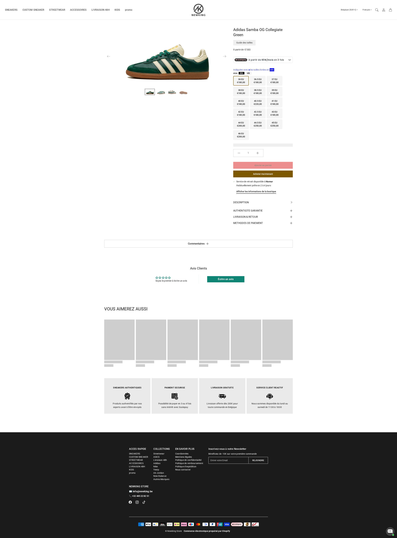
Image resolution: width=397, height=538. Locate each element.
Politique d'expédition (185, 466)
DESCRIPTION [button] (241, 202)
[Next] (224, 56)
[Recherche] (376, 10)
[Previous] (108, 56)
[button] (130, 502)
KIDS (117, 9)
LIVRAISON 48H (100, 9)
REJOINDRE (258, 460)
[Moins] (239, 153)
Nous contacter (183, 469)
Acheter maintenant (263, 174)
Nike (155, 466)
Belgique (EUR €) (348, 10)
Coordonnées (182, 453)
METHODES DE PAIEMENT (248, 223)
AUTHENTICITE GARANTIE (248, 210)
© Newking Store (173, 531)
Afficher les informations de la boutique (256, 191)
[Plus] (257, 153)
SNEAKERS (11, 9)
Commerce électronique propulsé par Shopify (207, 531)
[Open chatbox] (390, 531)
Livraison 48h (160, 460)
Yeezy (156, 469)
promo (128, 9)
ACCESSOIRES (78, 9)
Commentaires (196, 243)
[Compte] (383, 10)
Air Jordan (158, 473)
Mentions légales (183, 457)
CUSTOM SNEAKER (33, 9)
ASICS (156, 457)
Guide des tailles (244, 42)
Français (366, 10)
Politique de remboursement (189, 463)
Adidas (156, 463)
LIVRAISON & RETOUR (245, 216)
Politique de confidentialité (188, 460)
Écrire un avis (226, 279)
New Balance (159, 476)
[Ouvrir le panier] (390, 10)
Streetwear (158, 453)
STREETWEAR (57, 9)
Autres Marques (161, 479)
